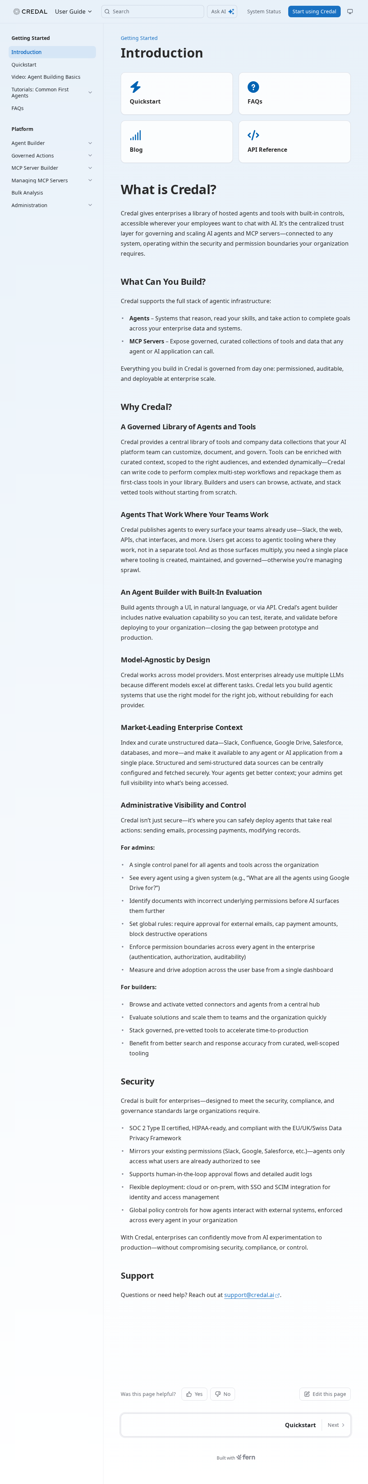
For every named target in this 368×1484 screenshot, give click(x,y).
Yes (199, 1394)
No (227, 1394)
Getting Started (139, 38)
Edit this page (329, 1394)
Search (121, 11)
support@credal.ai (249, 1295)
